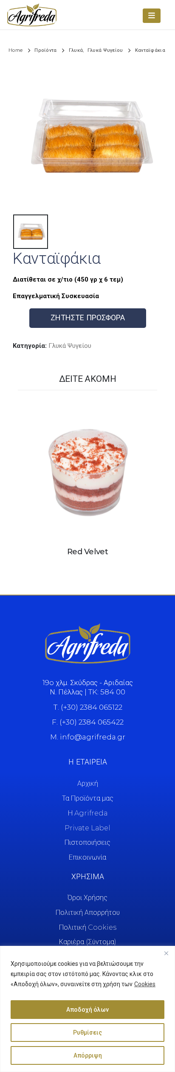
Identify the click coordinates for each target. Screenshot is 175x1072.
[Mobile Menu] (152, 15)
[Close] (166, 953)
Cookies (144, 984)
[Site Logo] (32, 14)
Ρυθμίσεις (87, 1032)
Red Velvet (87, 551)
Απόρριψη (87, 1055)
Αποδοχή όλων (87, 1009)
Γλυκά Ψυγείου (69, 346)
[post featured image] (87, 469)
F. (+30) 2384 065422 (88, 722)
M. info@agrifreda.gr (87, 737)
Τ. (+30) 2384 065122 (87, 707)
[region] (87, 1009)
